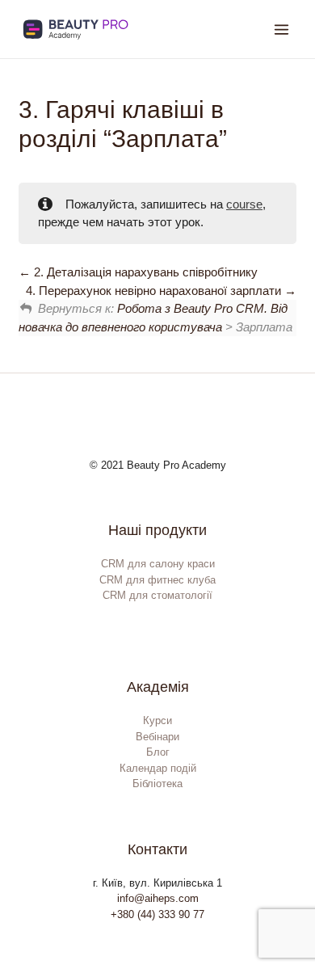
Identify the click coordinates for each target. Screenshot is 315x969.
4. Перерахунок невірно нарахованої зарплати (155, 290)
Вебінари (157, 737)
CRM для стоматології (157, 595)
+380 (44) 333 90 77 (157, 914)
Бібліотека (157, 783)
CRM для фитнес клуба (157, 580)
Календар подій (158, 768)
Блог (158, 752)
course (244, 204)
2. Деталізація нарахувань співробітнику (144, 272)
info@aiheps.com (158, 898)
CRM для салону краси (158, 564)
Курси (157, 720)
